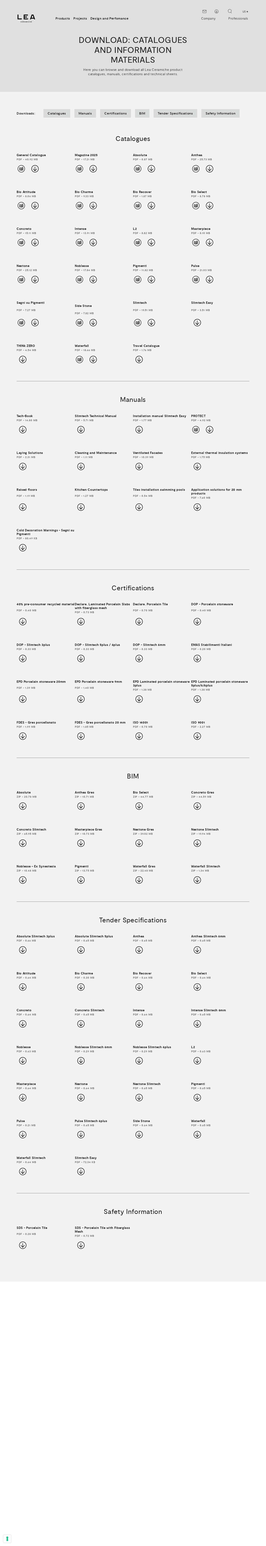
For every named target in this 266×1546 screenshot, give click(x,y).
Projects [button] (80, 18)
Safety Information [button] (221, 113)
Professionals (238, 18)
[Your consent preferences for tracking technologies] (7, 1539)
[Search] (230, 11)
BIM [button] (142, 113)
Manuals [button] (85, 113)
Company (208, 18)
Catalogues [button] (57, 113)
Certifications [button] (115, 113)
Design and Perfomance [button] (109, 18)
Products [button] (62, 18)
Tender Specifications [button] (175, 113)
